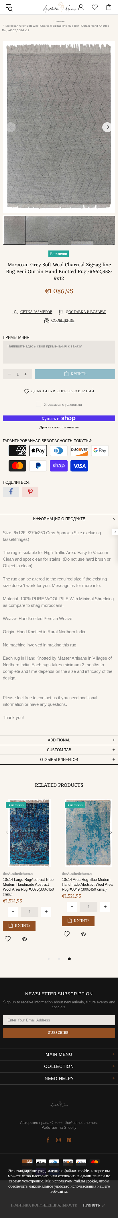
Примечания (16, 337)
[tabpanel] (29, 875)
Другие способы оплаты (59, 427)
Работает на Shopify (59, 1127)
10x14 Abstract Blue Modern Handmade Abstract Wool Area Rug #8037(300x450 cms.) (28, 884)
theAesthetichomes (59, 7)
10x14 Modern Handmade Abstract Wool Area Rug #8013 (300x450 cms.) (87, 884)
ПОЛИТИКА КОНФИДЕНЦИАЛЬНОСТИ (44, 1205)
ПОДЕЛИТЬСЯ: (16, 482)
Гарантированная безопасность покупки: (47, 441)
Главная (59, 21)
